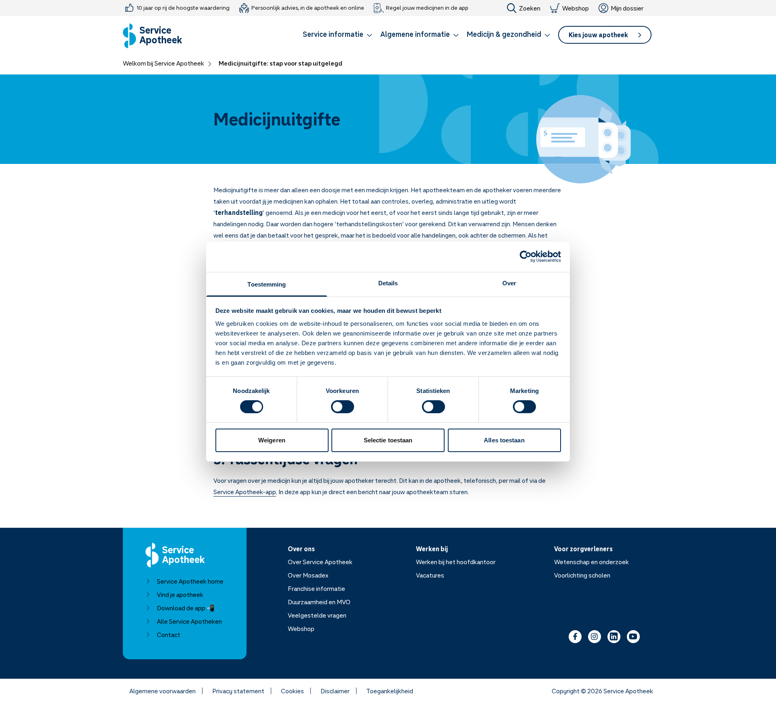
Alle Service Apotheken (189, 621)
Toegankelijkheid (389, 691)
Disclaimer (335, 691)
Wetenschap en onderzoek (591, 561)
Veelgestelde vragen (317, 615)
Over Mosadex (308, 575)
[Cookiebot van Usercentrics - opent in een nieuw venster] (525, 257)
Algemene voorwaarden (162, 691)
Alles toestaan (504, 440)
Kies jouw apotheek (598, 34)
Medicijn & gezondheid (504, 34)
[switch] (342, 406)
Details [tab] (388, 282)
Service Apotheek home (190, 581)
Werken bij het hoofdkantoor (456, 561)
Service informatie (333, 34)
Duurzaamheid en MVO (319, 601)
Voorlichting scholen (582, 575)
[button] (337, 35)
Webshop (575, 8)
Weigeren (271, 440)
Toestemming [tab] (266, 283)
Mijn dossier (627, 8)
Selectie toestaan (388, 440)
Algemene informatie (415, 34)
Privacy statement (238, 691)
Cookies (292, 691)
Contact (168, 634)
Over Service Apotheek (320, 561)
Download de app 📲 (186, 607)
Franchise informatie (316, 588)
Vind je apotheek (180, 594)
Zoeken (529, 8)
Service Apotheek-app (244, 491)
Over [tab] (509, 282)
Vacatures (430, 575)
